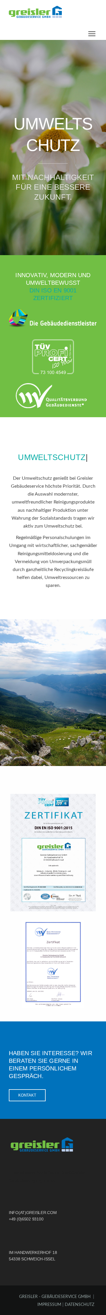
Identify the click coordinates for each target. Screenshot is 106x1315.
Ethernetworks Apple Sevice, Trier (39, 1173)
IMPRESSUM (49, 1305)
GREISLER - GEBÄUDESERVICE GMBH (55, 1297)
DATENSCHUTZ (79, 1305)
